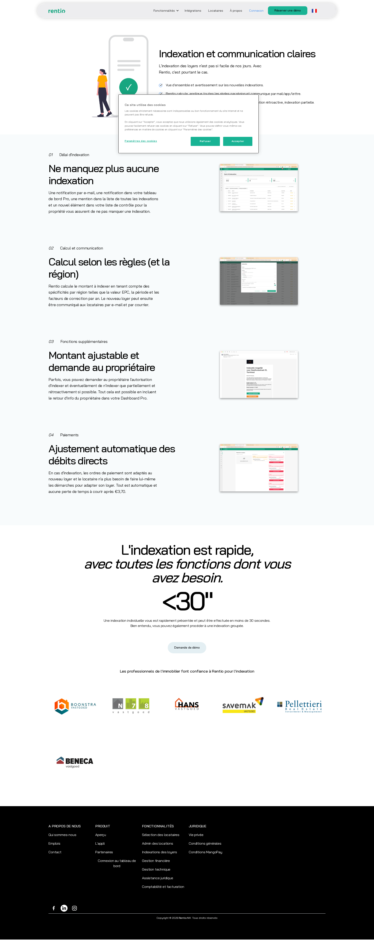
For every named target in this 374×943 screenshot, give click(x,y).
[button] (165, 10)
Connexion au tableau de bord (117, 863)
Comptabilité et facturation (163, 886)
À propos (236, 11)
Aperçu (100, 835)
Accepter (238, 141)
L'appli (100, 843)
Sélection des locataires (160, 835)
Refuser (205, 141)
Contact (54, 852)
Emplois (54, 843)
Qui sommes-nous (62, 835)
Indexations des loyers (159, 852)
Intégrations (193, 11)
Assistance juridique (157, 878)
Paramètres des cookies (141, 140)
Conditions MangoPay (205, 852)
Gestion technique (156, 869)
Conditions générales (205, 843)
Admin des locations (157, 843)
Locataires (215, 11)
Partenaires (104, 852)
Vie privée (196, 835)
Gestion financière (156, 860)
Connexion (256, 11)
